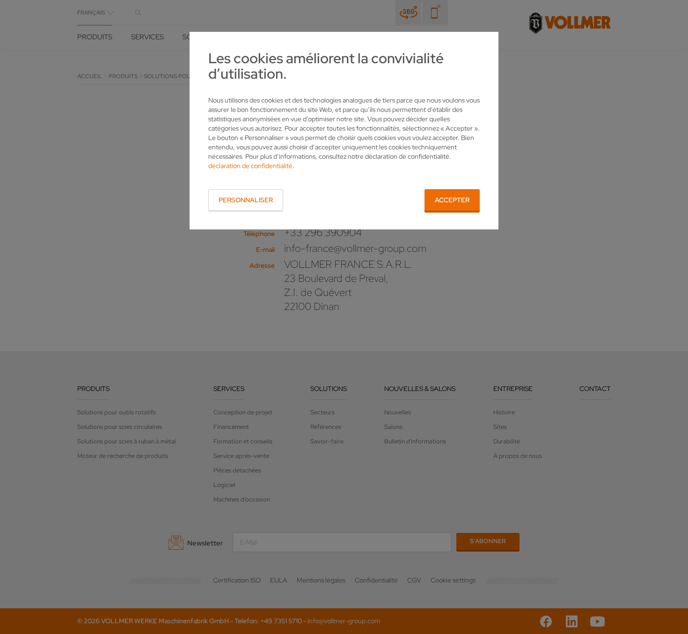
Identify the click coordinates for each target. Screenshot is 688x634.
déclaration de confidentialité (250, 166)
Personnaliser (246, 200)
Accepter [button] (452, 200)
